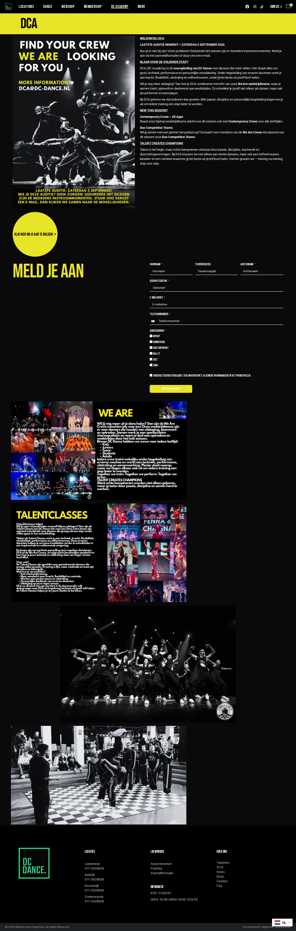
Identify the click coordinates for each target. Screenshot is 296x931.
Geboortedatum (158, 281)
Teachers (223, 862)
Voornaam (155, 264)
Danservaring (157, 331)
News (221, 872)
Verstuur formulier (171, 388)
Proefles (156, 868)
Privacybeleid (251, 927)
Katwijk (90, 875)
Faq (219, 886)
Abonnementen (161, 864)
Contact (222, 881)
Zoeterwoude (94, 896)
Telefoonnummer (159, 314)
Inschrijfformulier (162, 873)
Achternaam (247, 264)
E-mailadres (156, 297)
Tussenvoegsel (203, 264)
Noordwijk (92, 886)
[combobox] (154, 321)
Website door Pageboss (29, 927)
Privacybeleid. (243, 375)
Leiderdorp (92, 864)
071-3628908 (94, 868)
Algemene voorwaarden (215, 375)
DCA (220, 867)
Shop (220, 876)
